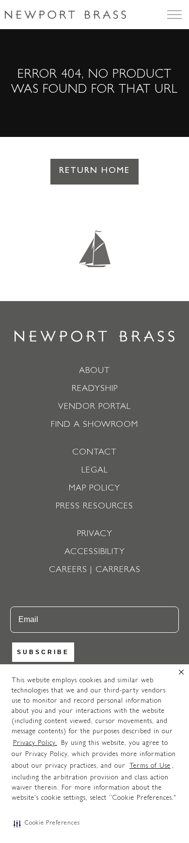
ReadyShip (95, 389)
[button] (47, 823)
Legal (94, 471)
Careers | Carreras (95, 570)
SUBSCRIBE (43, 652)
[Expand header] (174, 14)
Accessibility (94, 552)
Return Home (94, 171)
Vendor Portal (94, 407)
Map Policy (94, 489)
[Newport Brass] (65, 14)
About (94, 371)
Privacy (94, 534)
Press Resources (94, 507)
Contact (94, 453)
